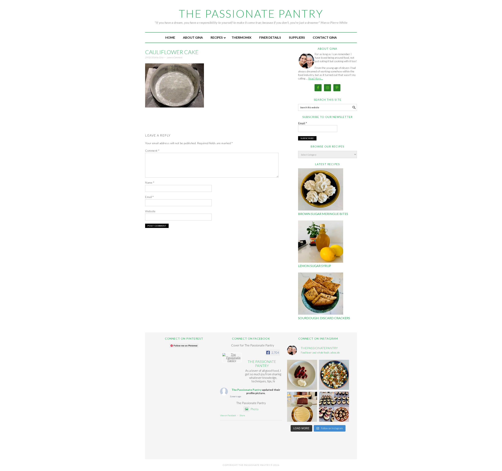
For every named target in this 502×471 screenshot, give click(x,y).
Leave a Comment (174, 57)
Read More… (315, 78)
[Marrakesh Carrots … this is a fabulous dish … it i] (334, 375)
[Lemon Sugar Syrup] (320, 242)
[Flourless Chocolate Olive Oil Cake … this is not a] (302, 375)
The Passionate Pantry (251, 13)
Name (149, 182)
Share (242, 415)
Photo (254, 409)
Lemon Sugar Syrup (314, 266)
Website (150, 211)
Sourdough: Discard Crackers (324, 318)
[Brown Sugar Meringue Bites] (320, 190)
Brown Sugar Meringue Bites (323, 214)
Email (149, 197)
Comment (152, 150)
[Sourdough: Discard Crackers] (320, 294)
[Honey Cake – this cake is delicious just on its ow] (302, 407)
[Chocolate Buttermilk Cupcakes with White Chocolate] (334, 407)
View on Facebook (228, 415)
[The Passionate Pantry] (232, 357)
